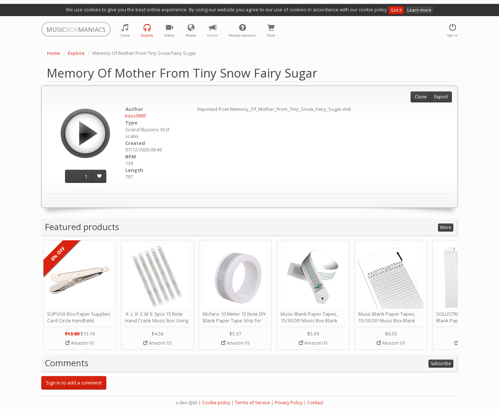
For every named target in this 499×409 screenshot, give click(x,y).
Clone (421, 97)
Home (53, 53)
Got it (396, 10)
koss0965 (135, 115)
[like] (99, 176)
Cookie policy (216, 402)
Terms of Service (252, 402)
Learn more (419, 10)
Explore (76, 53)
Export (441, 97)
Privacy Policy (288, 402)
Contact (315, 402)
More (445, 227)
